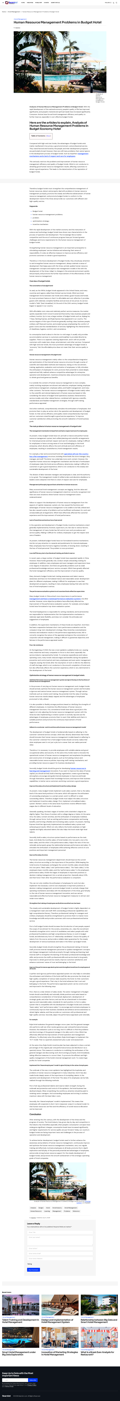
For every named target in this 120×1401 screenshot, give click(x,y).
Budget (41, 1208)
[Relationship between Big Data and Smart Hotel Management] (99, 1305)
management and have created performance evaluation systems (55, 599)
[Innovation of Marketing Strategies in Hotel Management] (60, 1337)
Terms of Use (9, 1386)
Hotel (48, 1208)
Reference (76, 1211)
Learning (47, 1211)
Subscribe (33, 1380)
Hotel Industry (57, 1208)
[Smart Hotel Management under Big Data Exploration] (20, 1337)
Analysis (33, 1208)
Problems (67, 1211)
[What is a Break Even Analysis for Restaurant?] (99, 1337)
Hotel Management (14, 12)
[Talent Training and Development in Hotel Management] (20, 1305)
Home (4, 12)
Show (48, 136)
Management (57, 1211)
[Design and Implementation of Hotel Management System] (60, 1305)
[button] (3, 3)
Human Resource (36, 1211)
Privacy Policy (31, 1385)
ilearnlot (6, 1396)
